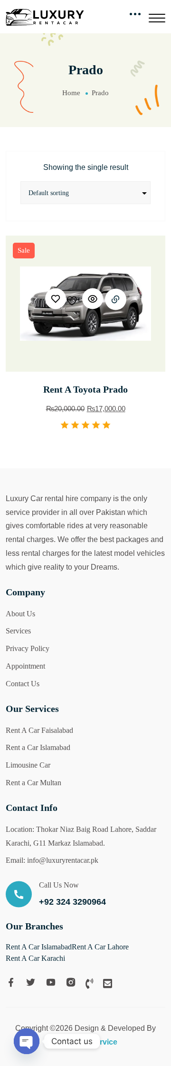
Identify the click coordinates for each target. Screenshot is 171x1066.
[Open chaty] (26, 1041)
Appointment (25, 666)
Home (71, 93)
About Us (20, 614)
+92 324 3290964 (72, 902)
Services (18, 631)
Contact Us (22, 684)
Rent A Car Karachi (35, 958)
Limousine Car (28, 765)
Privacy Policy (27, 648)
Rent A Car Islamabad (39, 947)
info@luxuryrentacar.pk (62, 860)
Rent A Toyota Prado (85, 389)
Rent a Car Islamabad (38, 747)
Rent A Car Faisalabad (39, 730)
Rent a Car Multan (33, 783)
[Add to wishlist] (62, 298)
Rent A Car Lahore (100, 947)
